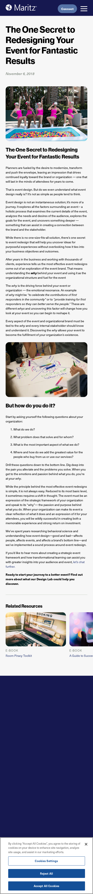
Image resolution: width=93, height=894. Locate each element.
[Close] (86, 844)
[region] (46, 865)
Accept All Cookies (46, 886)
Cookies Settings (46, 861)
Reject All (46, 873)
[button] (83, 8)
